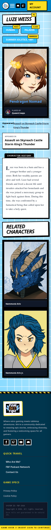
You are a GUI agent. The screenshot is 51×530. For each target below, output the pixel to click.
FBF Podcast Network (16, 467)
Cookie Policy (10, 495)
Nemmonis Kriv (13, 303)
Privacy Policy (10, 490)
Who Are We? (11, 461)
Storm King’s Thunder (20, 144)
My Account (35, 5)
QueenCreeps (18, 113)
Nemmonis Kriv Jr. (14, 372)
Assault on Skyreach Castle (27, 123)
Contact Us (10, 472)
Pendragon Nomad (25, 101)
